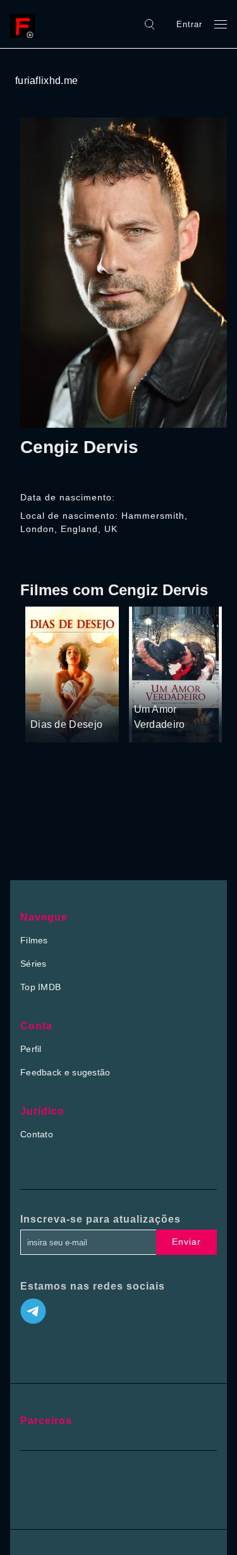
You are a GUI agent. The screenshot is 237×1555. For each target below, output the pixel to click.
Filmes (34, 940)
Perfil (31, 1049)
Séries (33, 964)
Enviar (186, 1242)
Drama (45, 700)
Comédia (81, 700)
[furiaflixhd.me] (26, 24)
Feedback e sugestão (65, 1072)
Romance (185, 685)
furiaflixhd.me (46, 80)
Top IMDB (40, 987)
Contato (36, 1134)
